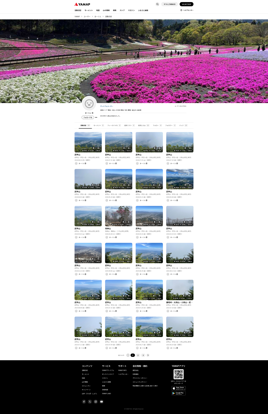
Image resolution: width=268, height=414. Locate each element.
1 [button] (132, 355)
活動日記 (78, 10)
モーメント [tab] (98, 125)
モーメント (89, 10)
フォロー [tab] (157, 125)
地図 (98, 10)
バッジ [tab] (183, 125)
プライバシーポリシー (140, 378)
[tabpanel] (134, 243)
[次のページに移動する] (148, 355)
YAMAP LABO (106, 393)
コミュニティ (86, 386)
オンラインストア (108, 374)
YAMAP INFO (122, 370)
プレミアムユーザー (106, 106)
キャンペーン (86, 390)
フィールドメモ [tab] (113, 125)
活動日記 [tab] (84, 125)
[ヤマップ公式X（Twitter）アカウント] (90, 402)
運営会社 (136, 370)
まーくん (97, 16)
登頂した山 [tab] (143, 125)
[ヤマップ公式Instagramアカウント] (96, 402)
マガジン (131, 10)
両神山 (108, 228)
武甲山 (77, 154)
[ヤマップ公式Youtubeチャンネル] (101, 402)
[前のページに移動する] (128, 355)
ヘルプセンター (188, 10)
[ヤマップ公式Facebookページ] (84, 402)
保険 (114, 10)
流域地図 (105, 390)
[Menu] (96, 117)
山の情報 (106, 10)
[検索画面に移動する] (157, 4)
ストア (122, 10)
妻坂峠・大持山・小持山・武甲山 (180, 302)
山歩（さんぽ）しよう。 (90, 393)
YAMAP (77, 16)
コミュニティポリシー (140, 382)
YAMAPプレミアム (108, 370)
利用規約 (136, 374)
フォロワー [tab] (170, 125)
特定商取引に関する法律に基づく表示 (145, 386)
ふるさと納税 (143, 10)
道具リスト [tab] (129, 125)
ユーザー (87, 16)
